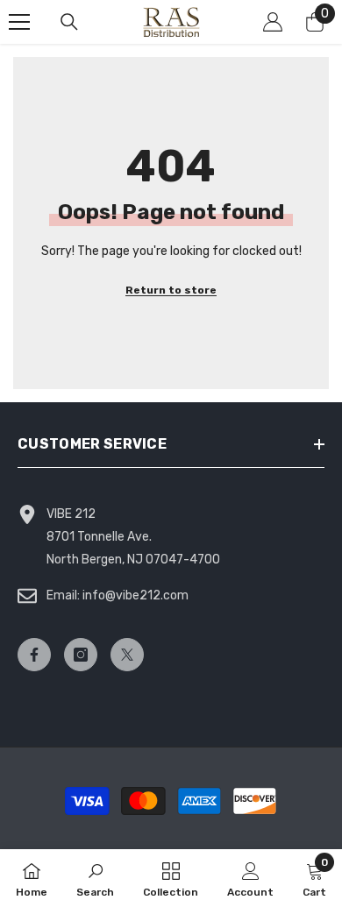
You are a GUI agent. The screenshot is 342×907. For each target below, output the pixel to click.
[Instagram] (80, 654)
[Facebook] (34, 654)
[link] (95, 878)
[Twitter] (127, 654)
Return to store (171, 290)
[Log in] (272, 22)
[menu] (19, 21)
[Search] (69, 21)
